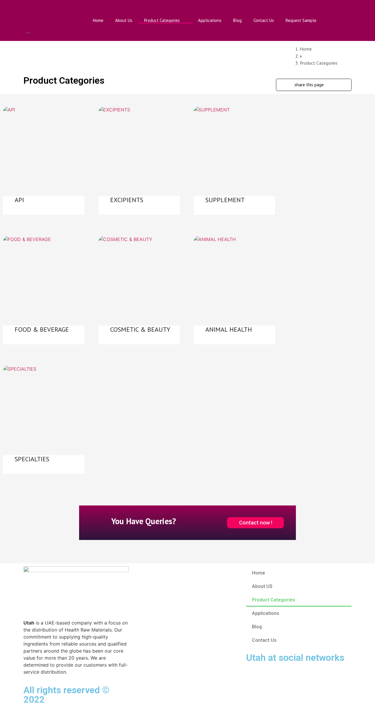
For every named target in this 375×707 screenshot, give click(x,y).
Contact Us (263, 20)
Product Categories (162, 20)
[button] (361, 20)
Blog (237, 20)
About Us (123, 20)
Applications (209, 20)
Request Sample (301, 20)
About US (262, 586)
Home (98, 20)
